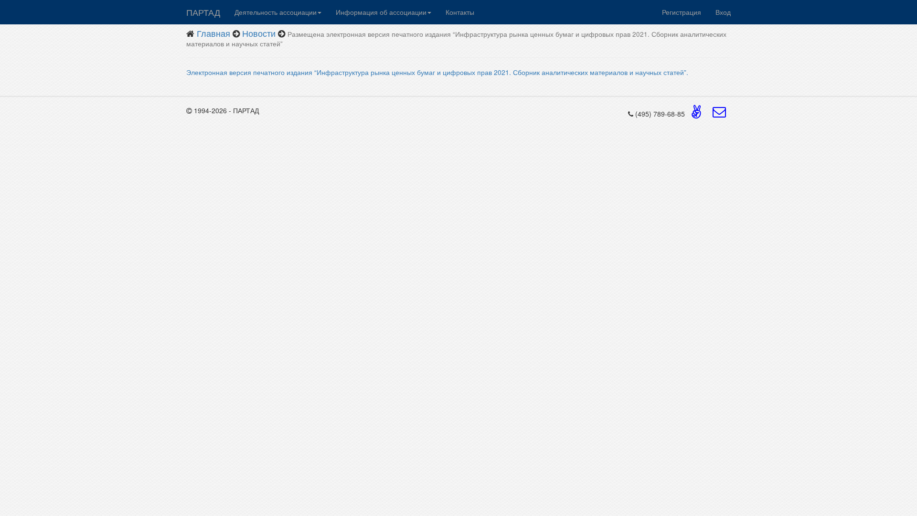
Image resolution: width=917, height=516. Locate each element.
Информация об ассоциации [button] (381, 12)
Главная (213, 33)
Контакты (460, 12)
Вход (723, 12)
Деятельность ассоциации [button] (276, 12)
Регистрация (681, 12)
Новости (259, 33)
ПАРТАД (203, 12)
